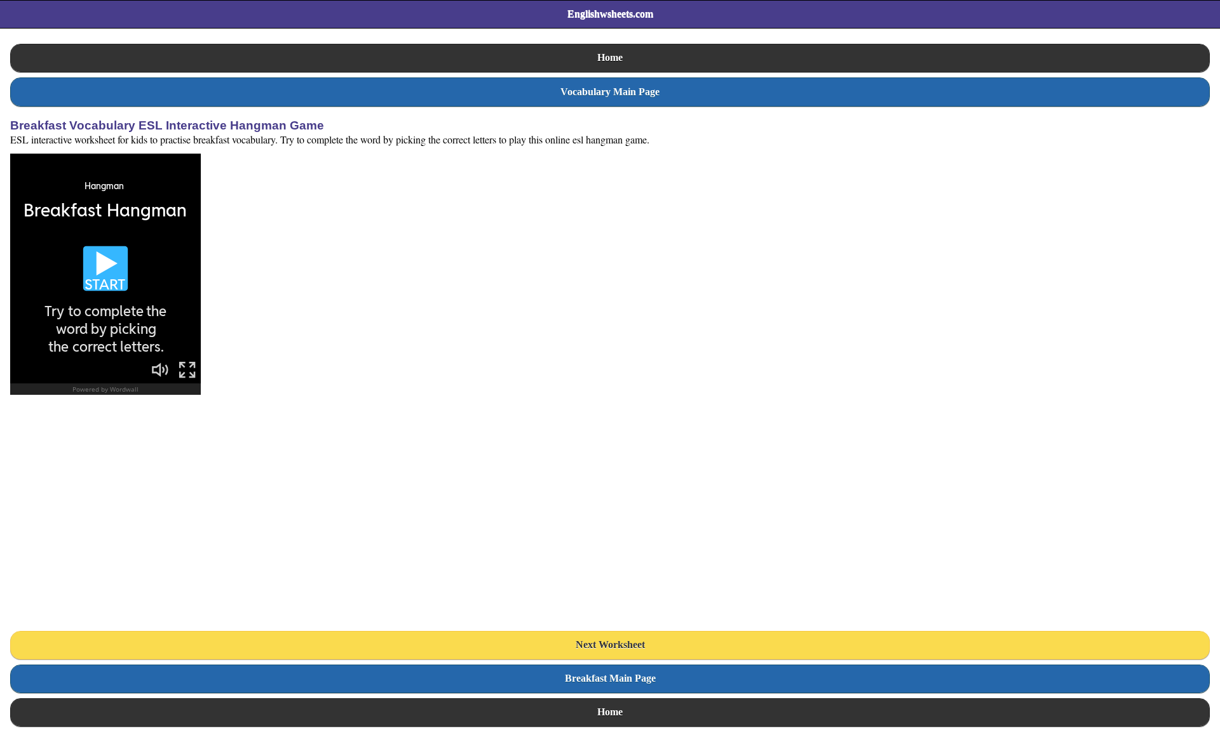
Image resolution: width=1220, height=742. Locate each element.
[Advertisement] (105, 517)
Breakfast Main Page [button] (610, 678)
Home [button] (610, 57)
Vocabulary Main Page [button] (610, 91)
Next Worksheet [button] (610, 644)
